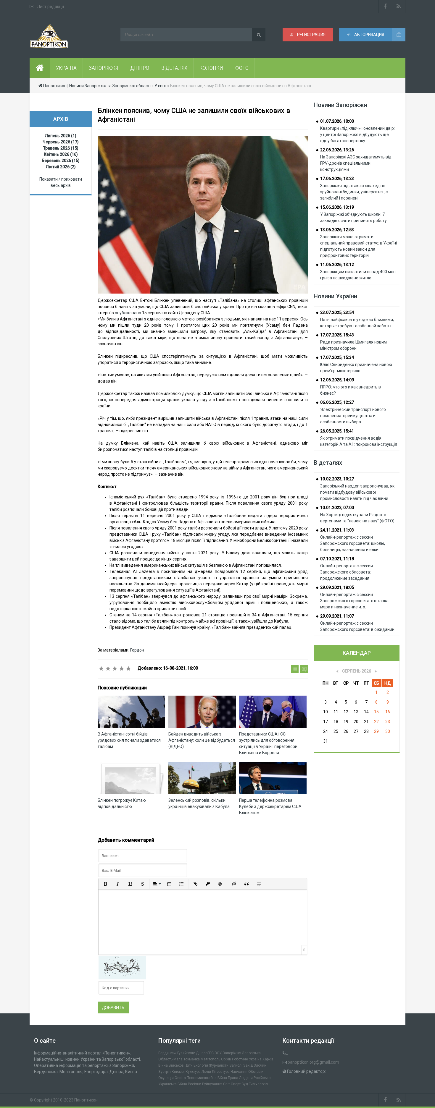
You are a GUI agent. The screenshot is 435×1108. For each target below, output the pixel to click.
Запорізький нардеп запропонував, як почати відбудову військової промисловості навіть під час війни (357, 492)
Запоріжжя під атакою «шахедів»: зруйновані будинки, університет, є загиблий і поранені (354, 191)
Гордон (137, 650)
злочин (260, 1065)
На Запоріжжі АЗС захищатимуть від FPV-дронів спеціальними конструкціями (356, 163)
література (221, 1072)
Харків (267, 1059)
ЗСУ (218, 1053)
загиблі (235, 1065)
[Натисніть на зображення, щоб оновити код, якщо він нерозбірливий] (122, 967)
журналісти (218, 1065)
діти (189, 1065)
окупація (166, 1078)
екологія (201, 1065)
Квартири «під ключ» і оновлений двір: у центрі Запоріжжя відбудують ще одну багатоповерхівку (357, 134)
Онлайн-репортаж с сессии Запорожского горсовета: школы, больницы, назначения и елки (352, 543)
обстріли (255, 1072)
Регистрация (311, 34)
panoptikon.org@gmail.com (313, 1062)
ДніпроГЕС (205, 1053)
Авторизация (368, 34)
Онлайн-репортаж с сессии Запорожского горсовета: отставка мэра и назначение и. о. (354, 600)
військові (177, 1065)
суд (244, 1084)
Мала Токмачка (186, 1059)
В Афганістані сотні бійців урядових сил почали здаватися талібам (129, 740)
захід (248, 1065)
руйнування (212, 1084)
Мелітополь (210, 1059)
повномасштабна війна (207, 1078)
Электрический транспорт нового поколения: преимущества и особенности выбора (353, 415)
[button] (105, 884)
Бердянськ (167, 1053)
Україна (255, 1059)
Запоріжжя (232, 1053)
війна (163, 1065)
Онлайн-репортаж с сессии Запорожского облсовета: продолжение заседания (346, 572)
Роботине (240, 1059)
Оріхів (226, 1059)
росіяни (194, 1084)
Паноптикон (86, 1100)
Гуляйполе (186, 1053)
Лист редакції (50, 6)
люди (206, 1072)
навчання (239, 1072)
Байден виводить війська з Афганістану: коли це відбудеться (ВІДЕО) (201, 740)
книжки (178, 1072)
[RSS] (398, 6)
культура (193, 1072)
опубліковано (128, 312)
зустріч (164, 1072)
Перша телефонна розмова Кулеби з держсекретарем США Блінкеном (270, 806)
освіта (180, 1078)
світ (226, 1084)
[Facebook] (385, 6)
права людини (240, 1078)
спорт (236, 1084)
